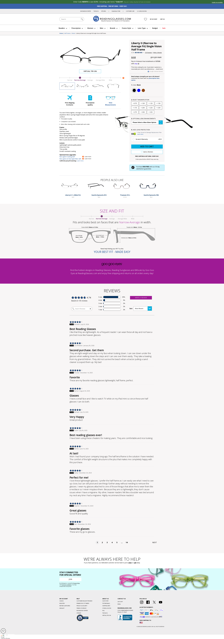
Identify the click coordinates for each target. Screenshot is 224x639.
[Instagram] (142, 604)
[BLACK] (134, 90)
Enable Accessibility (217, 2)
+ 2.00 (143, 108)
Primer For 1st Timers (83, 603)
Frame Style (126, 28)
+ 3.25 (151, 112)
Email (119, 604)
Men (101, 28)
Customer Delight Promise (84, 601)
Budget (155, 28)
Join (70, 579)
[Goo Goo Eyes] (156, 57)
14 (127, 542)
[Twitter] (154, 604)
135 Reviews (148, 52)
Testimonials (106, 603)
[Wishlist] (145, 19)
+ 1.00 (143, 103)
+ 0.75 (135, 103)
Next (154, 542)
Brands (112, 28)
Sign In (61, 601)
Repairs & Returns (64, 606)
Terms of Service (81, 608)
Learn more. (80, 161)
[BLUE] (138, 90)
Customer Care (130, 11)
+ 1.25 (151, 103)
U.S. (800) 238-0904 (142, 11)
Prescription (76, 28)
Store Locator (106, 608)
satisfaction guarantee (143, 169)
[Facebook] (148, 604)
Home (61, 33)
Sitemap (79, 613)
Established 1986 (116, 11)
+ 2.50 (158, 108)
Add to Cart (147, 146)
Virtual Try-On (90, 71)
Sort (131, 308)
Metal (73, 33)
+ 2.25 (151, 108)
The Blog (96, 11)
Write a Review (157, 52)
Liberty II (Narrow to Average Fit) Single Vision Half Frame (91, 33)
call (135, 563)
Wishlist (61, 608)
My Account (153, 19)
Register (62, 603)
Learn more (140, 134)
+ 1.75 (135, 108)
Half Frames (67, 33)
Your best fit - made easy (112, 252)
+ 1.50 (158, 103)
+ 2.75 (135, 112)
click (130, 563)
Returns (103, 11)
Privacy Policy (76, 583)
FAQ (103, 610)
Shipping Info (106, 606)
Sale (163, 28)
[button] (147, 122)
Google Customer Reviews (156, 71)
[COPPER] (143, 90)
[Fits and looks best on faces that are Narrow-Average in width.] (90, 80)
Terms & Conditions (67, 585)
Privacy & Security (82, 606)
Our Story (105, 601)
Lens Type (142, 28)
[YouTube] (160, 604)
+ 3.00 (143, 112)
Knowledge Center (85, 11)
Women (90, 28)
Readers (62, 28)
